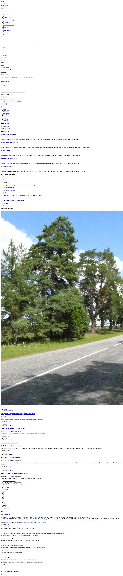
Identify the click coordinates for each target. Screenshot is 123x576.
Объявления (6, 27)
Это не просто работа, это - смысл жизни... (14, 200)
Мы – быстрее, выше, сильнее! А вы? (12, 484)
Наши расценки (7, 30)
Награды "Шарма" (6, 150)
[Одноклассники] (2, 9)
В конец (5, 506)
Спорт (4, 116)
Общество (5, 111)
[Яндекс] (3, 9)
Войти (2, 1)
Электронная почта (8, 410)
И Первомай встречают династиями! (12, 482)
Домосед (5, 119)
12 (4, 503)
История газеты (7, 14)
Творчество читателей (8, 25)
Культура (5, 115)
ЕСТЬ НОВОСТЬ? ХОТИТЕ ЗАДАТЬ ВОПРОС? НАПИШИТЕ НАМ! (18, 77)
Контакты (5, 32)
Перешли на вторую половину (8, 134)
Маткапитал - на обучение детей (9, 158)
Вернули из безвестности (10, 457)
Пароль (2, 5)
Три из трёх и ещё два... (9, 190)
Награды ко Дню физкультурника (9, 142)
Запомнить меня (4, 6)
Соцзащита (6, 114)
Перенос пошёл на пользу (9, 481)
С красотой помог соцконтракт (13, 428)
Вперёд (5, 505)
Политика (5, 109)
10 (4, 501)
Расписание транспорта (9, 20)
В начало (5, 489)
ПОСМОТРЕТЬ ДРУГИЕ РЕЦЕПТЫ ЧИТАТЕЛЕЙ (33, 522)
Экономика (6, 110)
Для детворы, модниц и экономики (14, 473)
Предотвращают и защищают (10, 483)
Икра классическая (6, 514)
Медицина (6, 113)
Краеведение (6, 22)
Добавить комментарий (15, 416)
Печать (5, 409)
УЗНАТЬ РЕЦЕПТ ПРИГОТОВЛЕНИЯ (10, 522)
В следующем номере (8, 177)
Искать (2, 11)
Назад (4, 491)
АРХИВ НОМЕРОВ (5, 128)
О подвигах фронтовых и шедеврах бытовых (18, 414)
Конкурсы (5, 120)
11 (3, 502)
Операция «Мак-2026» (6, 166)
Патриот (5, 118)
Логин (2, 3)
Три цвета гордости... (8, 179)
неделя (2, 65)
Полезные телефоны (8, 17)
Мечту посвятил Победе (10, 443)
